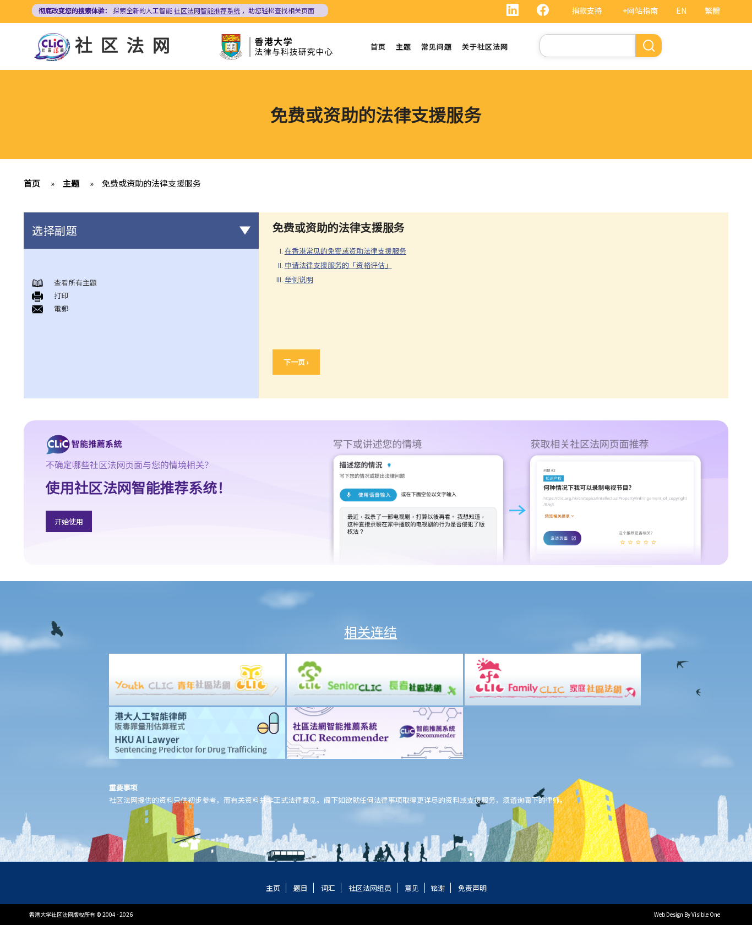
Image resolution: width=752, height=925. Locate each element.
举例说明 (299, 279)
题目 (300, 888)
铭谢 (438, 888)
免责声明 (472, 888)
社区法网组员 (369, 888)
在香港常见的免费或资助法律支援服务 (345, 250)
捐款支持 (586, 10)
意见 (412, 888)
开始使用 (69, 521)
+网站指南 (640, 10)
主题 (403, 46)
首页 (378, 46)
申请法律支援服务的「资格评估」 (338, 265)
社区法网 (126, 44)
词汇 (328, 888)
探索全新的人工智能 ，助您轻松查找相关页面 (176, 10)
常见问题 (436, 46)
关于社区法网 (485, 46)
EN (681, 10)
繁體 (712, 10)
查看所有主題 (75, 282)
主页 (273, 888)
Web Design (668, 914)
